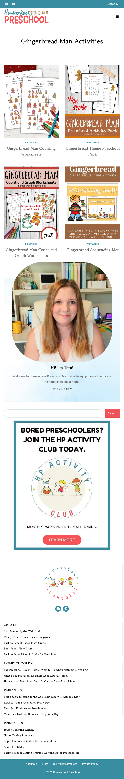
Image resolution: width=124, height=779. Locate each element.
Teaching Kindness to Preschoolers (26, 708)
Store (45, 763)
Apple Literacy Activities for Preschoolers (30, 741)
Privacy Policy (90, 763)
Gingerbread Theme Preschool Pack (93, 151)
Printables (31, 142)
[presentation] (31, 101)
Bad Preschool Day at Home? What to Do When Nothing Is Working (46, 670)
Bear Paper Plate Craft (18, 648)
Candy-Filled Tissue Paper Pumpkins (27, 637)
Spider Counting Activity (19, 729)
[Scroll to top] (116, 766)
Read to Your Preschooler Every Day (27, 702)
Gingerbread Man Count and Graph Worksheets (31, 252)
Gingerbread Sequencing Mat (93, 250)
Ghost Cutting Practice (18, 735)
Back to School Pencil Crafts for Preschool (30, 654)
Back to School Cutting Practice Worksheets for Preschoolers (41, 752)
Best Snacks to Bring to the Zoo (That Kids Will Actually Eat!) (42, 697)
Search (112, 413)
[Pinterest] (13, 4)
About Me (31, 763)
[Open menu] (117, 16)
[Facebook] (7, 4)
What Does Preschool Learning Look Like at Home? (36, 675)
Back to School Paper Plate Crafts (25, 643)
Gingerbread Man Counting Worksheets (31, 151)
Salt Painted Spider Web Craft (22, 631)
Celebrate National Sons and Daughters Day (31, 714)
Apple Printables (14, 747)
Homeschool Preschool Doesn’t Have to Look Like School (40, 681)
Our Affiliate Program (65, 763)
